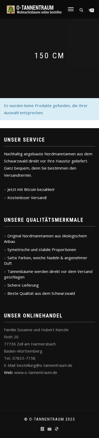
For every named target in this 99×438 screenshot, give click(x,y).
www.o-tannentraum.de (35, 372)
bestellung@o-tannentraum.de (44, 365)
